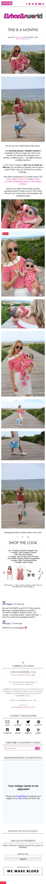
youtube (18, 733)
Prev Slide (4, 572)
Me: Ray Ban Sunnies (24, 554)
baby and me (37, 585)
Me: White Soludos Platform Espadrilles (24, 558)
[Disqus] (23, 630)
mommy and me (25, 585)
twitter (28, 725)
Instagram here (29, 675)
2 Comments (8, 585)
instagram (7, 733)
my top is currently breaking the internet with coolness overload (23, 181)
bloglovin (28, 733)
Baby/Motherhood (23, 39)
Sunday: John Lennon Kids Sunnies (24, 556)
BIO (34, 700)
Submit (38, 749)
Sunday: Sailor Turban (24, 562)
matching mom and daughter (23, 586)
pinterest (38, 725)
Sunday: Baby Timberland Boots (24, 560)
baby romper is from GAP (17, 179)
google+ (38, 733)
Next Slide (42, 572)
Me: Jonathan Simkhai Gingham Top (23, 550)
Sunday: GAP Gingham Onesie (24, 552)
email (7, 725)
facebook (17, 725)
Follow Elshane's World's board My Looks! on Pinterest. (23, 846)
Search (23, 859)
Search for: (23, 854)
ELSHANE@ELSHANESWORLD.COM (23, 707)
